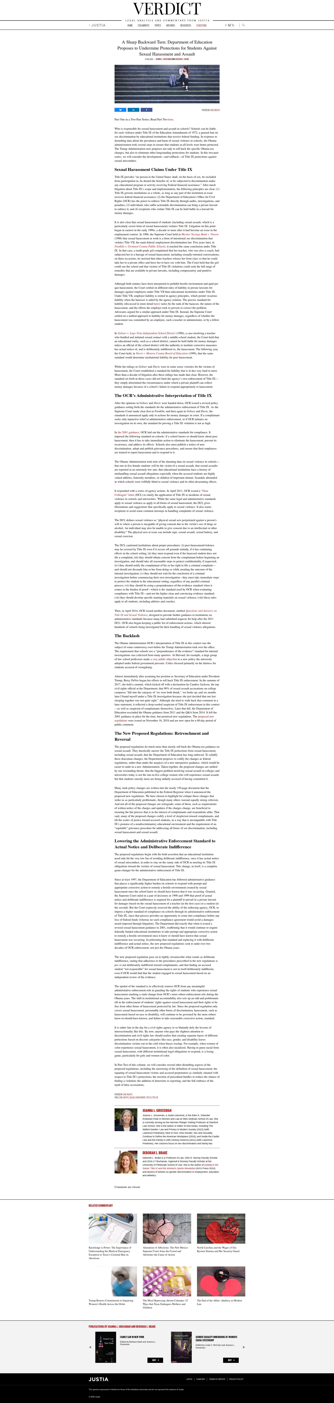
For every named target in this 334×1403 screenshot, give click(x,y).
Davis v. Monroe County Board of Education (162, 353)
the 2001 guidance (128, 432)
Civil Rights (215, 110)
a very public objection (164, 659)
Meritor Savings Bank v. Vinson (199, 234)
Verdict (167, 9)
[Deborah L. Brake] (126, 1162)
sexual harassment (137, 1097)
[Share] (120, 110)
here (170, 119)
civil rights (124, 1097)
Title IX (148, 1097)
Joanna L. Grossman (164, 59)
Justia (98, 25)
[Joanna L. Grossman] (126, 1119)
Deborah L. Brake (182, 59)
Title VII (155, 1097)
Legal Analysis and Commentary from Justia (168, 21)
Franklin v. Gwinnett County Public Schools (140, 246)
